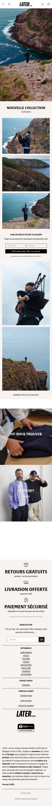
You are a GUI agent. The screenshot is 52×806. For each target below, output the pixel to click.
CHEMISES (26, 671)
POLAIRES (26, 659)
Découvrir (26, 496)
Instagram (26, 685)
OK (41, 639)
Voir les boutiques (26, 440)
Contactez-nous (26, 695)
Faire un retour (26, 700)
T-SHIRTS (26, 662)
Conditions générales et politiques (26, 799)
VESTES (26, 656)
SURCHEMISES (26, 652)
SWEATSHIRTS (26, 665)
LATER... (28, 793)
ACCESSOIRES (26, 674)
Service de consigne (26, 706)
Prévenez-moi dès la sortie (26, 251)
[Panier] (49, 4)
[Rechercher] (9, 4)
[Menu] (3, 4)
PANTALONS (26, 668)
